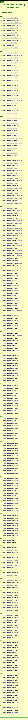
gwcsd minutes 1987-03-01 (10, 622)
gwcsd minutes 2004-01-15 (10, 385)
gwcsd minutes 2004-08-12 (10, 405)
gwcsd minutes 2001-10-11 (10, 505)
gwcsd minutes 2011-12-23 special (12, 155)
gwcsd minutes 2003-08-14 (10, 428)
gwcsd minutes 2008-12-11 (10, 308)
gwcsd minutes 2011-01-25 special (12, 118)
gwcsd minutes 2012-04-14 (10, 93)
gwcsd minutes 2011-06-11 (10, 130)
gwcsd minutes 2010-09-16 (10, 190)
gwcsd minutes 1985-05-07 (10, 680)
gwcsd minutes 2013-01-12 (10, 53)
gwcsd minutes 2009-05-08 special (12, 220)
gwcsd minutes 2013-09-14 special (12, 73)
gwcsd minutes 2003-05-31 (10, 420)
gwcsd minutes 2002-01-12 (10, 443)
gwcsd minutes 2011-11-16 (10, 153)
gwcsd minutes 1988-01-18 (10, 595)
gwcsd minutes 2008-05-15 (10, 285)
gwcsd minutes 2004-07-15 (10, 403)
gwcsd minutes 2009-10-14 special (12, 255)
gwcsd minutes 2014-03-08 (10, 25)
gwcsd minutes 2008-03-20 (10, 278)
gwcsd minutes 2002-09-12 (10, 460)
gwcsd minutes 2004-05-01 (10, 395)
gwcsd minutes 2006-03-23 (10, 338)
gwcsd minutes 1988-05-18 (10, 602)
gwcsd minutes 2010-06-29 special (12, 180)
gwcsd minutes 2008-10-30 (10, 303)
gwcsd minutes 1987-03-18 (10, 625)
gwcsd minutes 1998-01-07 (10, 547)
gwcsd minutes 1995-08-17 (10, 575)
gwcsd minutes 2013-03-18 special (12, 55)
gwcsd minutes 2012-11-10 (10, 113)
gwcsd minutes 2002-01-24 (10, 448)
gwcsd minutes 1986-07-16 (10, 657)
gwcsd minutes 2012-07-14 (10, 103)
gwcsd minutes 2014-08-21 (10, 43)
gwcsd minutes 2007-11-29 (10, 325)
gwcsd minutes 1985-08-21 (10, 687)
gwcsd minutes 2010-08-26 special (12, 188)
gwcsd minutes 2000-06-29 (10, 530)
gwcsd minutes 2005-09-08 (10, 373)
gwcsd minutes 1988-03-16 (10, 597)
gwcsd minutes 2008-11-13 (10, 305)
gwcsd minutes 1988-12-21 (10, 610)
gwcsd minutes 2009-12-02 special (12, 263)
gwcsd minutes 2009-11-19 (10, 260)
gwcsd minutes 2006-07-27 (10, 345)
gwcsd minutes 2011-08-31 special (12, 145)
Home (2, 2)
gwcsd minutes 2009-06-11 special (12, 233)
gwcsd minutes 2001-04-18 (10, 485)
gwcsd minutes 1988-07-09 (10, 607)
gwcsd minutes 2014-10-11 (10, 45)
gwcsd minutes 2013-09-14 (10, 70)
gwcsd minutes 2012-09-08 (10, 110)
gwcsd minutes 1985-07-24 (10, 682)
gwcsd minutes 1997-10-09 (10, 562)
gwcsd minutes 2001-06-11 (10, 495)
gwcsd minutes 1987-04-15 (10, 627)
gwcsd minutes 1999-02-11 (10, 540)
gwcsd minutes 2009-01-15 (10, 208)
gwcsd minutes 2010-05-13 (10, 175)
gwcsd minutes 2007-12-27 (10, 328)
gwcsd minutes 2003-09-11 (10, 430)
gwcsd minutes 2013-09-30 (10, 75)
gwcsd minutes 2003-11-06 (10, 435)
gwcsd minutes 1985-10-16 (10, 697)
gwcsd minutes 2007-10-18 (10, 323)
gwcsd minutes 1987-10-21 (10, 637)
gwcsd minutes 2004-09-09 (10, 408)
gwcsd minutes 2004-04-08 (10, 393)
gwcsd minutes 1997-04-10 (10, 557)
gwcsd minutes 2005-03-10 (10, 360)
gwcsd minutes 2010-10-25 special (12, 195)
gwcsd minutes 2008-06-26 (10, 290)
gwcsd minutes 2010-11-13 (10, 200)
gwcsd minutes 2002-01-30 (10, 450)
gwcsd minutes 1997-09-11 (10, 560)
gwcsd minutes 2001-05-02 (10, 488)
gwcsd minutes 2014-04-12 (10, 28)
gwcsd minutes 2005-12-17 (10, 380)
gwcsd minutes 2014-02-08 (10, 20)
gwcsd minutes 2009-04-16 (10, 218)
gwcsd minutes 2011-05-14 (10, 128)
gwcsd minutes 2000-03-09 (10, 520)
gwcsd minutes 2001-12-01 (10, 508)
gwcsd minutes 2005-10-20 (10, 375)
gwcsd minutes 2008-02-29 (10, 275)
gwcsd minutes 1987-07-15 (10, 632)
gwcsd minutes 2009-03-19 (10, 215)
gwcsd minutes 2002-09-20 (10, 463)
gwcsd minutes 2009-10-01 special (12, 253)
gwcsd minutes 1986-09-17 (10, 662)
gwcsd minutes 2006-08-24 (10, 348)
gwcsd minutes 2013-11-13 (10, 78)
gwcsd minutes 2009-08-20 (10, 243)
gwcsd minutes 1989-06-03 (10, 587)
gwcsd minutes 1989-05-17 (10, 585)
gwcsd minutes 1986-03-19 (10, 647)
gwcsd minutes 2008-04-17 (10, 280)
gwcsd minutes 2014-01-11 (10, 18)
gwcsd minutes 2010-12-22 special (12, 203)
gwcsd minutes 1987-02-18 (10, 620)
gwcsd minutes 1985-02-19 (10, 677)
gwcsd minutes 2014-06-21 (10, 33)
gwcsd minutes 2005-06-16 (10, 365)
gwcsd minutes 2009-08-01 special (12, 240)
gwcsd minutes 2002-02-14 (10, 455)
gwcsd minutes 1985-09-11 (10, 690)
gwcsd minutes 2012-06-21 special (12, 98)
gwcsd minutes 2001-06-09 (10, 493)
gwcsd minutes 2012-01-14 (10, 85)
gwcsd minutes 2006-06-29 (10, 343)
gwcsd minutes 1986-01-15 (10, 642)
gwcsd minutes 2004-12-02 (10, 413)
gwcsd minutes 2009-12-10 (10, 265)
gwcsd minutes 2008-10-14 (10, 300)
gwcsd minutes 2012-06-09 (10, 95)
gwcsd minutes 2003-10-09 (10, 433)
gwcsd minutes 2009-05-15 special (12, 223)
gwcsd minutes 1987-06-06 (10, 630)
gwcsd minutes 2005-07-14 (10, 368)
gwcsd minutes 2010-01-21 (10, 163)
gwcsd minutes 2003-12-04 (10, 438)
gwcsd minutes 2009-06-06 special (12, 230)
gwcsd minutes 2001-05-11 (10, 490)
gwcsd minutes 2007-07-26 (10, 318)
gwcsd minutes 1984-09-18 (10, 707)
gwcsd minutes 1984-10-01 (10, 710)
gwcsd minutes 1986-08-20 (10, 660)
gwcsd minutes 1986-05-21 (10, 652)
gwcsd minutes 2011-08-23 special (12, 143)
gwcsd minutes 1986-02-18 (10, 645)
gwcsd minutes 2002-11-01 (10, 468)
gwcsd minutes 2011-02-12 (10, 120)
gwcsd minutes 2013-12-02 (10, 80)
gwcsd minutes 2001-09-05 (10, 498)
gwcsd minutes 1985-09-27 (10, 695)
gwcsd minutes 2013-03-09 (10, 58)
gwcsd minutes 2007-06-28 (10, 315)
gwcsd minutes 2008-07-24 (10, 293)
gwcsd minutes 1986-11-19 (10, 667)
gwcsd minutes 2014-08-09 (10, 40)
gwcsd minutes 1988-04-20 (10, 600)
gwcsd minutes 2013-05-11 (10, 65)
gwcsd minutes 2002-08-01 (10, 458)
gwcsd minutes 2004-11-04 (10, 410)
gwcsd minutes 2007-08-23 (10, 320)
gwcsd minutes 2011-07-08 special (12, 135)
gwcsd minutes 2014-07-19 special (12, 38)
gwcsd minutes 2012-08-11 (10, 105)
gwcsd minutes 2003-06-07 (10, 423)
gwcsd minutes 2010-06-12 (10, 178)
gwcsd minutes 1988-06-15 (10, 605)
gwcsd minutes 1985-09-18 (10, 692)
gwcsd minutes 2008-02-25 (10, 273)
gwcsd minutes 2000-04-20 (10, 525)
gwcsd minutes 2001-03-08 (10, 480)
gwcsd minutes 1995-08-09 (10, 572)
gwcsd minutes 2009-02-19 (10, 213)
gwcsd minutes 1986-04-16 (10, 650)
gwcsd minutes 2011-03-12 (10, 123)
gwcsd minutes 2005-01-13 (10, 355)
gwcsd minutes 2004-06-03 (10, 400)
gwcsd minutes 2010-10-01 (10, 193)
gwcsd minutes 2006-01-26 (10, 333)
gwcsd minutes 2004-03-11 (10, 390)
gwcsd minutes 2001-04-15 (10, 483)
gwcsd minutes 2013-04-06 (10, 60)
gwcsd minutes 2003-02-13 (10, 418)
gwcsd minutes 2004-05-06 (10, 398)
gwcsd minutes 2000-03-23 (10, 523)
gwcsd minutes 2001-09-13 (10, 500)
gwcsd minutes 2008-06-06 (10, 288)
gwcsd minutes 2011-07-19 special (12, 138)
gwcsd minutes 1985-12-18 (10, 702)
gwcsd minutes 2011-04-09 (10, 125)
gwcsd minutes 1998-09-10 (10, 552)
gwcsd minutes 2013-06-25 (10, 63)
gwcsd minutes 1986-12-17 (10, 670)
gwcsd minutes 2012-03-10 (10, 90)
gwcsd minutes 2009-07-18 (10, 238)
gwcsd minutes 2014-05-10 (10, 30)
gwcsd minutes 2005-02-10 (10, 358)
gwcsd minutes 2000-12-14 (10, 535)
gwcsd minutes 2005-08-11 (10, 370)
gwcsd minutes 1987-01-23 (10, 617)
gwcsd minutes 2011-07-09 (10, 133)
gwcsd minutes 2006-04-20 (10, 340)
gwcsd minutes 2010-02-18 (10, 165)
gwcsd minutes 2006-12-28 (10, 350)
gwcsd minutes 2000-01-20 (10, 515)
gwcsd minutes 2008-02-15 (10, 270)
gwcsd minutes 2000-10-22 (10, 533)
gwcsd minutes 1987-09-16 (10, 635)
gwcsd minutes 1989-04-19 (10, 582)
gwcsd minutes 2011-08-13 (10, 140)
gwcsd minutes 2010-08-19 (10, 185)
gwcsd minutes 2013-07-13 (10, 68)
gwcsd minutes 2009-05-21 (10, 225)
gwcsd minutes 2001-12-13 (10, 510)
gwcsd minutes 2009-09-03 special (12, 245)
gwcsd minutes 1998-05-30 (10, 550)
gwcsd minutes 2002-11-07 (10, 470)
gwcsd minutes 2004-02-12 (10, 388)
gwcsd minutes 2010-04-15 (10, 173)
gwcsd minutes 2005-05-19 (10, 363)
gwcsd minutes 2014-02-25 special (12, 23)
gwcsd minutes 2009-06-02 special (12, 228)
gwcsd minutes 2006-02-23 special (12, 335)
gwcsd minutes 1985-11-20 (10, 700)
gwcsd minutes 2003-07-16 (10, 425)
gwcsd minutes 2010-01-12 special (12, 160)
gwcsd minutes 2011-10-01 (10, 150)
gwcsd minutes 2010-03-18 (10, 168)
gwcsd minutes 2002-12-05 (10, 473)
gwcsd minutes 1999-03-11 (10, 542)
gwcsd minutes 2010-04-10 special (12, 170)
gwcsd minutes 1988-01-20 (10, 592)
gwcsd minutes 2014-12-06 (10, 48)
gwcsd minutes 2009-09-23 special (12, 250)
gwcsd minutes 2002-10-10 (10, 465)
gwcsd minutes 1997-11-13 (10, 565)
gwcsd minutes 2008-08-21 (10, 295)
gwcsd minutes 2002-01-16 (10, 445)
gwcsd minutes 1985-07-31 (10, 685)
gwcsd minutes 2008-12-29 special (12, 310)
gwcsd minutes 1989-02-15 (10, 580)
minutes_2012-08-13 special (10, 108)
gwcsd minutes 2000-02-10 (10, 518)
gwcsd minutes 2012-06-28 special (12, 100)
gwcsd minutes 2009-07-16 (10, 235)
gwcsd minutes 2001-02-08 (10, 478)
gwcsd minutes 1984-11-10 (10, 712)
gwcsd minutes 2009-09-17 (10, 248)
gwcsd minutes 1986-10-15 (10, 665)
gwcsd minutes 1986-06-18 (10, 655)
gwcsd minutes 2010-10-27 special (12, 198)
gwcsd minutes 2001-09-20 (10, 503)
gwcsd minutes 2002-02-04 (10, 453)
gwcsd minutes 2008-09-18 (10, 298)
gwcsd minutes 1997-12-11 (10, 567)
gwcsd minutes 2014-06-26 (10, 35)
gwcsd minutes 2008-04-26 (10, 283)
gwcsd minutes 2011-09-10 (10, 148)
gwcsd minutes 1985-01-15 (10, 675)
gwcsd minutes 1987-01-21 (10, 615)
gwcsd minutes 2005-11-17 (10, 378)
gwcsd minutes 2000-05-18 (10, 528)
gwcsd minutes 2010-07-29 (10, 183)
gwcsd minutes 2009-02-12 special (12, 210)
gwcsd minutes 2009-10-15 (10, 258)
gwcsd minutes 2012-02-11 (10, 88)
